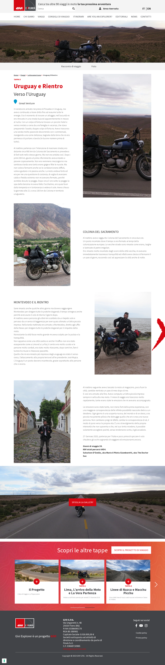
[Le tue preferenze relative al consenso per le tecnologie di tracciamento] (4, 660)
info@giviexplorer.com (74, 648)
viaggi (22, 75)
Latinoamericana (34, 75)
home (16, 75)
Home (17, 16)
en (149, 8)
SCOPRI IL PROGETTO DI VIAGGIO (131, 550)
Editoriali (122, 16)
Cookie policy (141, 633)
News (134, 16)
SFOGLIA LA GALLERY (82, 502)
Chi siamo (29, 16)
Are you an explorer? (99, 16)
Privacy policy (141, 637)
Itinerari (78, 16)
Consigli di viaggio (59, 16)
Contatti (146, 16)
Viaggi (41, 16)
